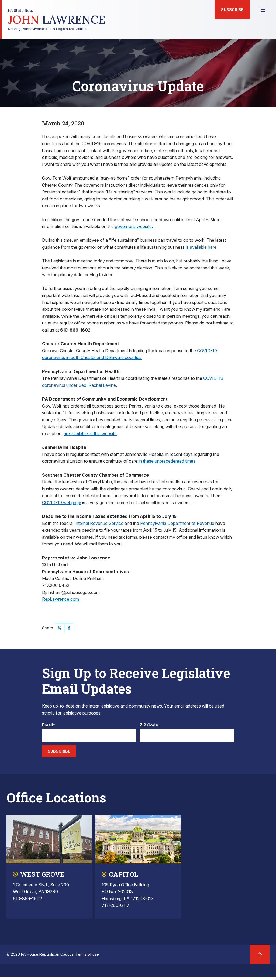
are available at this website (90, 433)
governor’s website (133, 226)
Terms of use (87, 954)
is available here (201, 247)
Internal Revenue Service (98, 523)
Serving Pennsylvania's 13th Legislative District (56, 19)
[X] (59, 628)
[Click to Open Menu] (263, 9)
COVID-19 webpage (61, 502)
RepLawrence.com (60, 599)
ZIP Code (149, 725)
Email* (48, 725)
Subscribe (232, 9)
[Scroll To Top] (260, 954)
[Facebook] (69, 628)
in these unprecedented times (167, 461)
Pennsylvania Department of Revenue (177, 523)
